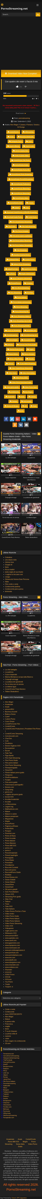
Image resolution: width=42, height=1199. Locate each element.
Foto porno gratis (11, 782)
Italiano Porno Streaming (22, 264)
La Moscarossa (10, 804)
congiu (7, 577)
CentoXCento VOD (16, 203)
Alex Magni (14, 125)
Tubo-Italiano (10, 909)
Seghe (31, 349)
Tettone (10, 363)
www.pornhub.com (12, 953)
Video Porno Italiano (12, 921)
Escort (7, 751)
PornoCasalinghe (11, 855)
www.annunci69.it (11, 935)
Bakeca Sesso (10, 714)
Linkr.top (6, 1073)
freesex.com (9, 787)
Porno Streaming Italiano (22, 316)
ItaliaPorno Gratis (29, 269)
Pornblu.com (7, 1107)
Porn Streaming (15, 292)
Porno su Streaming (13, 330)
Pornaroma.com (8, 1053)
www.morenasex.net (12, 948)
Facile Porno (32, 217)
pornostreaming (24, 118)
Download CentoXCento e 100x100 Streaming (21, 212)
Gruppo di (8, 565)
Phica (5, 1071)
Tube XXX (9, 906)
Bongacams (7, 1100)
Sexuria (31, 358)
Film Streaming (22, 250)
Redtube (10, 344)
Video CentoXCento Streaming (22, 368)
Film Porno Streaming (13, 765)
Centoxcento (9, 1012)
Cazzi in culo (29, 146)
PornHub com (10, 833)
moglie (7, 1026)
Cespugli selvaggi (11, 679)
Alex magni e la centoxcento (15, 1041)
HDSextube (7, 1113)
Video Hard (12, 373)
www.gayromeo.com (12, 943)
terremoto (8, 591)
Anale (12, 136)
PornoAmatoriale (11, 853)
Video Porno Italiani (12, 918)
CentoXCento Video (21, 198)
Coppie (17, 207)
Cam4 (7, 716)
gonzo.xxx (8, 792)
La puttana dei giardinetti (14, 682)
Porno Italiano (21, 297)
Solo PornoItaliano (12, 892)
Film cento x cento (11, 584)
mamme (8, 1036)
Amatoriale (10, 396)
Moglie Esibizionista (27, 273)
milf (25, 406)
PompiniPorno (15, 283)
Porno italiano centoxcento (21, 302)
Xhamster (8, 970)
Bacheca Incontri (11, 712)
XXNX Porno (9, 974)
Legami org (9, 806)
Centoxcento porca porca (14, 589)
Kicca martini (9, 569)
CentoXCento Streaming (21, 188)
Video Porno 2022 (21, 377)
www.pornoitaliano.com (13, 955)
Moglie (7, 821)
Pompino (29, 283)
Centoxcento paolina (12, 586)
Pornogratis (9, 858)
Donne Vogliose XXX (12, 746)
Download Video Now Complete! (22, 73)
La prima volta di (11, 1034)
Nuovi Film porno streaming (21, 278)
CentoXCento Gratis (21, 165)
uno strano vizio (11, 560)
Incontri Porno (29, 259)
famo (7, 567)
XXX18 (7, 977)
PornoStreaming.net (14, 8)
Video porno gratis (12, 387)
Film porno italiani (11, 763)
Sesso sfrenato (29, 354)
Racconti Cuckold (11, 867)
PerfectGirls (9, 828)
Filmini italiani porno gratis (14, 772)
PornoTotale (13, 340)
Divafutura (9, 743)
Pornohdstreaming (9, 1083)
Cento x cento (10, 1009)
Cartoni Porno (10, 719)
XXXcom (8, 979)
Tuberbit (6, 1094)
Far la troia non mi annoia (14, 684)
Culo (27, 207)
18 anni (7, 1043)
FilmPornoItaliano (11, 777)
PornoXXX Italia (29, 340)
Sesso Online (13, 354)
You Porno (9, 982)
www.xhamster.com (12, 965)
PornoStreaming (12, 335)
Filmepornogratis (11, 768)
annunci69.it (9, 709)
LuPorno (12, 273)
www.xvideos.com (11, 967)
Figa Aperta (9, 755)
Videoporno (9, 928)
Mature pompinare (11, 816)
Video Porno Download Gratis (21, 382)
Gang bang (9, 789)
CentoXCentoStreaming (11, 1056)
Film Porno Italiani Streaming (21, 240)
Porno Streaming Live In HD (22, 321)
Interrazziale (27, 401)
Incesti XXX (9, 797)
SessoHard (9, 887)
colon (7, 1038)
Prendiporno (9, 865)
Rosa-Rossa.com (11, 877)
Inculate (8, 802)
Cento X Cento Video (21, 155)
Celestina (8, 557)
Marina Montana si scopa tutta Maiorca (19, 677)
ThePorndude (7, 1060)
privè (21, 410)
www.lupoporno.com (12, 945)
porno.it (7, 850)
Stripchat (6, 1102)
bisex (7, 1029)
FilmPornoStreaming (10, 1115)
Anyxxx (5, 1098)
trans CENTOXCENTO (13, 1014)
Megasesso (9, 819)
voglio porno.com (11, 931)
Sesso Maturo (10, 882)
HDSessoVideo (14, 259)
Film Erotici (11, 226)
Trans (7, 904)
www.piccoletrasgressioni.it (15, 950)
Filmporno (8, 775)
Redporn (6, 1068)
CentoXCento (14, 132)
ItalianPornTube (13, 269)
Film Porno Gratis (11, 760)
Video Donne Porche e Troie (15, 911)
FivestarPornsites (9, 1062)
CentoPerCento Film (12, 724)
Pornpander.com (8, 1117)
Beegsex (6, 1090)
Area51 (5, 1064)
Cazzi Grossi (9, 721)
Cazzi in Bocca (14, 146)
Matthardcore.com (11, 809)
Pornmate (6, 1111)
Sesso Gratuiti (10, 879)
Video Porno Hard (30, 387)
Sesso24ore (9, 884)
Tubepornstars (8, 1092)
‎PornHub (30, 292)
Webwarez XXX (11, 933)
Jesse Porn (7, 1079)
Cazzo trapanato (11, 674)
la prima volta (10, 1021)
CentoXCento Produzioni (22, 184)
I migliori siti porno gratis (14, 794)
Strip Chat (8, 899)
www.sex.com (10, 957)
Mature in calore (11, 814)
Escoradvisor (10, 748)
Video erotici (9, 914)
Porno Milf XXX (10, 845)
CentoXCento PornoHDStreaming (21, 179)
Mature (7, 811)
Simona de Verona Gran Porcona (17, 579)
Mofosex (6, 1109)
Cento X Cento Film (21, 150)
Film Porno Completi (21, 231)
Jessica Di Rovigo (12, 406)
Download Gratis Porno (14, 217)
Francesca (9, 1024)
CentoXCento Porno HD (21, 169)
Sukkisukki (6, 1085)
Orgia (34, 406)
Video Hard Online (28, 373)
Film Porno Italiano (9, 1081)
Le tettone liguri (10, 687)
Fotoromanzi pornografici (14, 785)
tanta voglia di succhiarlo (14, 572)
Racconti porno (10, 870)
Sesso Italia (20, 1144)
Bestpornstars (8, 1066)
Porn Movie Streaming (21, 288)
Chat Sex (8, 738)
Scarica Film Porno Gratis (27, 344)
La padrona (9, 672)
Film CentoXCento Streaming (21, 221)
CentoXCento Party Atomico (15, 689)
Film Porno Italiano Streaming (21, 245)
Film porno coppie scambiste (21, 236)
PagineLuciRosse (11, 826)
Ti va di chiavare (11, 1031)
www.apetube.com (11, 938)
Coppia (31, 203)
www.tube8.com (11, 960)
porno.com (9, 848)
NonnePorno (9, 824)
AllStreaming (29, 132)
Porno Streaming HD (21, 311)
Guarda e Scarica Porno (21, 255)
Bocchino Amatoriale (26, 136)
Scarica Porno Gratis (16, 349)
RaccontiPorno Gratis (13, 872)
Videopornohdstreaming (11, 1058)
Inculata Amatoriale (12, 799)
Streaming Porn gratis (13, 897)
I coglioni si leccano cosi (14, 574)
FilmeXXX (9, 770)
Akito (7, 582)
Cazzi (30, 141)
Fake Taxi (8, 753)
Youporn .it (9, 987)
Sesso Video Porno (16, 358)
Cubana (22, 125)
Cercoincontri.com (11, 736)
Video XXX (9, 926)
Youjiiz (7, 984)
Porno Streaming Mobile (21, 325)
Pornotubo (9, 862)
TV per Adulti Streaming (27, 363)
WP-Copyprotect (22, 1198)
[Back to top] (35, 1193)
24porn (5, 1075)
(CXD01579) (15, 392)
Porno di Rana (10, 836)
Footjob (8, 780)
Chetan (13, 1198)
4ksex (5, 1088)
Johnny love (9, 562)
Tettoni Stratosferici (12, 691)
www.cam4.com (11, 940)
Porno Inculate (10, 838)
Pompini (8, 831)
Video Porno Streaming (13, 923)
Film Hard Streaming (12, 758)
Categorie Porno (16, 141)
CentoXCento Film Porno (22, 160)
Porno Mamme (10, 843)
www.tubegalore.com (13, 962)
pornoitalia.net (31, 330)
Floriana (30, 125)
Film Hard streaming (28, 226)
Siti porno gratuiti (11, 889)
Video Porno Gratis (12, 916)
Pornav (5, 1077)
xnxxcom (8, 972)
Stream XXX (9, 894)
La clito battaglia (11, 669)
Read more (20, 113)
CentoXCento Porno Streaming (22, 174)
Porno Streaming (21, 307)
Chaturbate (7, 1105)
